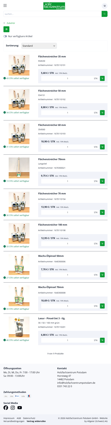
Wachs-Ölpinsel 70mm (51, 287)
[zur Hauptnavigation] (5, 6)
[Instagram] (12, 408)
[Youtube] (19, 408)
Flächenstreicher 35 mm (52, 56)
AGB (19, 418)
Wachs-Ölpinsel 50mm (51, 256)
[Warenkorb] (105, 6)
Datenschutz (29, 418)
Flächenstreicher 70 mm (52, 193)
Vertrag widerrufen (36, 421)
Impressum (8, 418)
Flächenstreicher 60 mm (52, 125)
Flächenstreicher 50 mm (52, 90)
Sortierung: (12, 45)
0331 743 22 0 (64, 386)
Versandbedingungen (13, 421)
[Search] (105, 14)
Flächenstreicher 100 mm (52, 224)
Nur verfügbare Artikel (20, 36)
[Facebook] (5, 408)
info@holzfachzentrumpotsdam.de (76, 382)
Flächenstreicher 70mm (51, 159)
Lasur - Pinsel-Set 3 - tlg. (51, 318)
